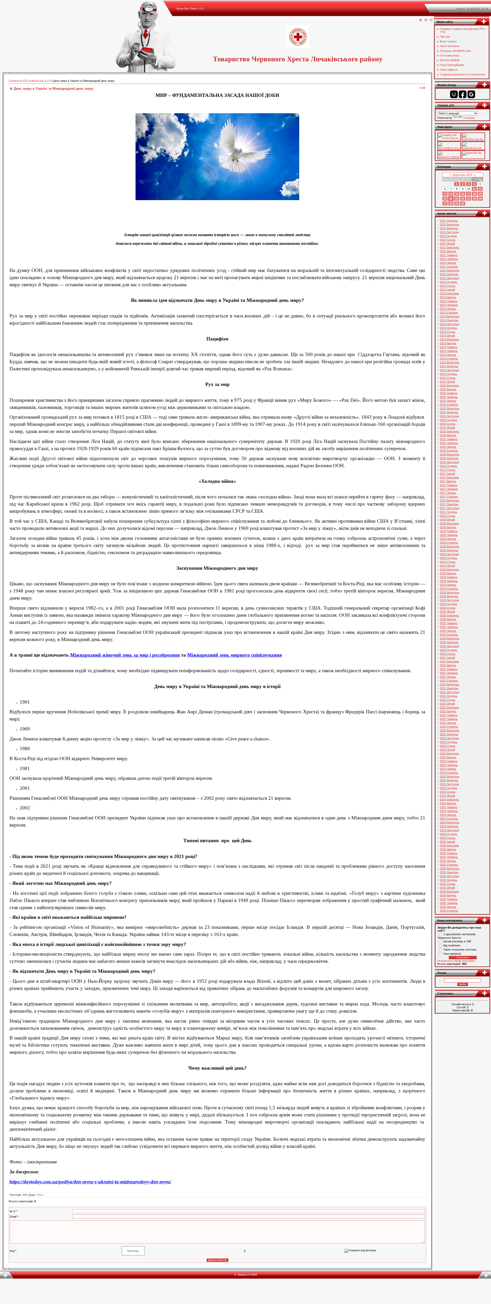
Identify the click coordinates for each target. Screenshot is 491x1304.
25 (474, 198)
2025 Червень (449, 857)
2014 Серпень (449, 358)
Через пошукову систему (459, 949)
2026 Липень (448, 906)
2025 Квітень (448, 849)
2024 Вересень (449, 822)
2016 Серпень (449, 450)
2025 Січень (447, 837)
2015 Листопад (449, 416)
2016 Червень (449, 442)
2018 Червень (449, 534)
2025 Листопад (449, 876)
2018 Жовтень (449, 550)
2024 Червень (449, 811)
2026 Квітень (448, 895)
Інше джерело (452, 953)
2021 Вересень (449, 684)
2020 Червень (449, 626)
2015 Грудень (448, 419)
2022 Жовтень (449, 734)
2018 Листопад (449, 554)
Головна (14, 80)
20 (445, 198)
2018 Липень (448, 538)
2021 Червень (449, 672)
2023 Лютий (447, 749)
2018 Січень (447, 515)
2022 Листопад (449, 738)
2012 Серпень (449, 266)
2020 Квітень (448, 619)
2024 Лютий (447, 795)
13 (445, 193)
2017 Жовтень (449, 504)
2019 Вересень (449, 592)
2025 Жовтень (449, 872)
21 (48, 80)
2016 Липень (448, 446)
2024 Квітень (448, 803)
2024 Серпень (449, 818)
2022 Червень (449, 718)
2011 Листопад (449, 232)
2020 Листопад (449, 646)
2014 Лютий (447, 335)
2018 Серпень (449, 542)
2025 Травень (448, 853)
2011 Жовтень (449, 228)
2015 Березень (449, 385)
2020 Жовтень (449, 642)
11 (474, 188)
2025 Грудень (448, 880)
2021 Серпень (449, 680)
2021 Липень (448, 676)
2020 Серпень (449, 634)
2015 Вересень (449, 408)
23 (462, 198)
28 (450, 203)
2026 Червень (449, 903)
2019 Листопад (449, 600)
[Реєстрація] (426, 20)
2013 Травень (448, 301)
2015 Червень (449, 396)
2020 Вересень (449, 638)
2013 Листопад (449, 324)
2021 (25, 80)
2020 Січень (447, 607)
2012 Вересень (449, 270)
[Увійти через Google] (471, 94)
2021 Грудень (448, 695)
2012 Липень (448, 262)
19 (480, 193)
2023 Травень (448, 761)
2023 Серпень (449, 772)
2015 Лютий (447, 381)
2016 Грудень (448, 465)
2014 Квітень (448, 343)
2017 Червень (449, 488)
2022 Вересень (449, 730)
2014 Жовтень (449, 366)
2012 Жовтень (449, 274)
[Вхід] (431, 20)
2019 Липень (448, 584)
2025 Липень (448, 860)
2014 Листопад (449, 370)
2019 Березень (449, 569)
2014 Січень (447, 331)
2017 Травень (448, 485)
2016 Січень (447, 423)
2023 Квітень (448, 757)
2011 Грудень (448, 235)
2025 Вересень (449, 868)
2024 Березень (449, 799)
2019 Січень (447, 561)
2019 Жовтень (449, 596)
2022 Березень (449, 707)
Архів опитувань (464, 960)
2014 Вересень (449, 362)
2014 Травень (448, 347)
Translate (469, 117)
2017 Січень (447, 469)
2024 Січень (447, 791)
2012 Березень (449, 247)
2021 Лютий (447, 657)
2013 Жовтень (449, 320)
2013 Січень (447, 285)
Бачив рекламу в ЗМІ (457, 941)
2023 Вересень (449, 776)
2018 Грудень (448, 557)
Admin (40, 1195)
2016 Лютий (447, 427)
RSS (201, 8)
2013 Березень (449, 293)
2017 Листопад (449, 508)
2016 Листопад (449, 462)
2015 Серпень (449, 404)
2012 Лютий (447, 243)
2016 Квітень (448, 435)
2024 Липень (448, 814)
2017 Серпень (449, 496)
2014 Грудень (448, 373)
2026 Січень (447, 883)
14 (450, 193)
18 (474, 193)
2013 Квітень (448, 297)
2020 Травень (448, 623)
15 (456, 193)
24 (468, 198)
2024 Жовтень (449, 826)
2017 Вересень (449, 500)
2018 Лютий (447, 519)
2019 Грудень (448, 603)
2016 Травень (448, 439)
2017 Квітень (448, 481)
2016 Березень (449, 431)
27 (445, 203)
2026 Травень (448, 899)
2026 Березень (449, 891)
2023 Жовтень (449, 780)
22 (456, 198)
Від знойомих (452, 945)
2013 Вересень (449, 316)
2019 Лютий (447, 565)
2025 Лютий (447, 841)
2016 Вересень (449, 454)
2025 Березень (449, 845)
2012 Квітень (448, 251)
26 (480, 198)
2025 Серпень (449, 864)
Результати (444, 960)
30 (462, 203)
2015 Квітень (448, 389)
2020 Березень (449, 615)
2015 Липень (448, 400)
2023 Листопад (449, 784)
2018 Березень (449, 523)
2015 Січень (447, 377)
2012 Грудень (448, 281)
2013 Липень (448, 308)
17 (468, 193)
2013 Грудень (448, 327)
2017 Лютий (447, 473)
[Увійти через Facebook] (462, 94)
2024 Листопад (449, 830)
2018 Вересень (449, 546)
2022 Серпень (449, 726)
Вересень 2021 (462, 174)
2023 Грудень (448, 788)
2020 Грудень (448, 649)
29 (456, 203)
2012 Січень (447, 239)
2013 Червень (449, 304)
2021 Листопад (449, 692)
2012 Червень (449, 258)
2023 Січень (447, 745)
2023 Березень (449, 753)
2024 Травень (448, 807)
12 (480, 188)
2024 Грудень (448, 834)
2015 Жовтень (449, 412)
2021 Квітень (448, 665)
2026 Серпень (449, 910)
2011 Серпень (449, 220)
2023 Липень (448, 768)
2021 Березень (449, 661)
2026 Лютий (447, 887)
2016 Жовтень (449, 458)
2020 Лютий (447, 611)
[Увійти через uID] (454, 94)
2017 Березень (449, 477)
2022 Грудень (448, 741)
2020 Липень (448, 630)
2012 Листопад (449, 278)
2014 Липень (448, 354)
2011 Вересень (449, 224)
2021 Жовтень (449, 688)
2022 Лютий (447, 703)
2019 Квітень (448, 573)
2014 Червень (449, 350)
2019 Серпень (449, 588)
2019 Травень (448, 577)
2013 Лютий (447, 289)
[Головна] (420, 20)
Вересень (37, 80)
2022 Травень (448, 715)
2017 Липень (448, 492)
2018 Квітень (448, 527)
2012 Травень (448, 255)
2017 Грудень (448, 511)
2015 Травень (448, 393)
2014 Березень (449, 339)
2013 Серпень (449, 312)
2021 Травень (448, 669)
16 (462, 193)
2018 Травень (448, 531)
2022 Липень (448, 722)
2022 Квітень (448, 711)
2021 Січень (447, 653)
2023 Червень (449, 765)
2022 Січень (447, 699)
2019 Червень (449, 580)
